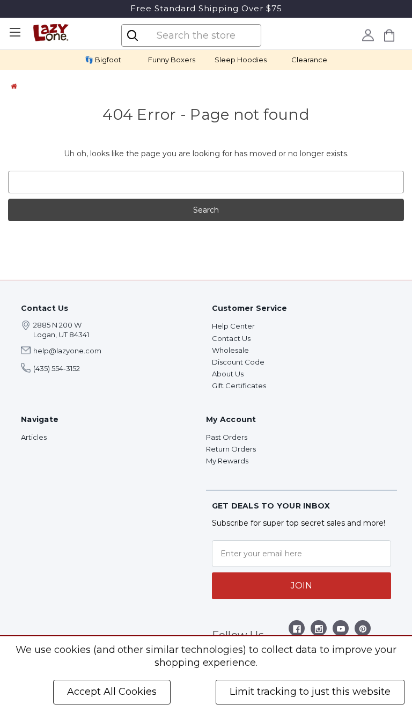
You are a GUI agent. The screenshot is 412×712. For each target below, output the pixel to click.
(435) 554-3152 (56, 368)
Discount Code (238, 362)
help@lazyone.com (67, 350)
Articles (34, 437)
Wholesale (230, 350)
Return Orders (231, 449)
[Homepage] (14, 86)
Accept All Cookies (112, 692)
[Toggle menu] (15, 32)
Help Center (233, 326)
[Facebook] (297, 630)
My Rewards (227, 460)
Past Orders (226, 437)
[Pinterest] (363, 630)
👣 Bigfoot (103, 59)
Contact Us (231, 338)
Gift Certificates (239, 385)
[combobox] (200, 35)
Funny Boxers (171, 59)
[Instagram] (319, 630)
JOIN (301, 585)
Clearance (309, 59)
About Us (228, 373)
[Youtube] (341, 630)
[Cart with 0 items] (389, 35)
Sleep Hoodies (241, 59)
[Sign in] (368, 35)
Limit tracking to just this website (310, 692)
